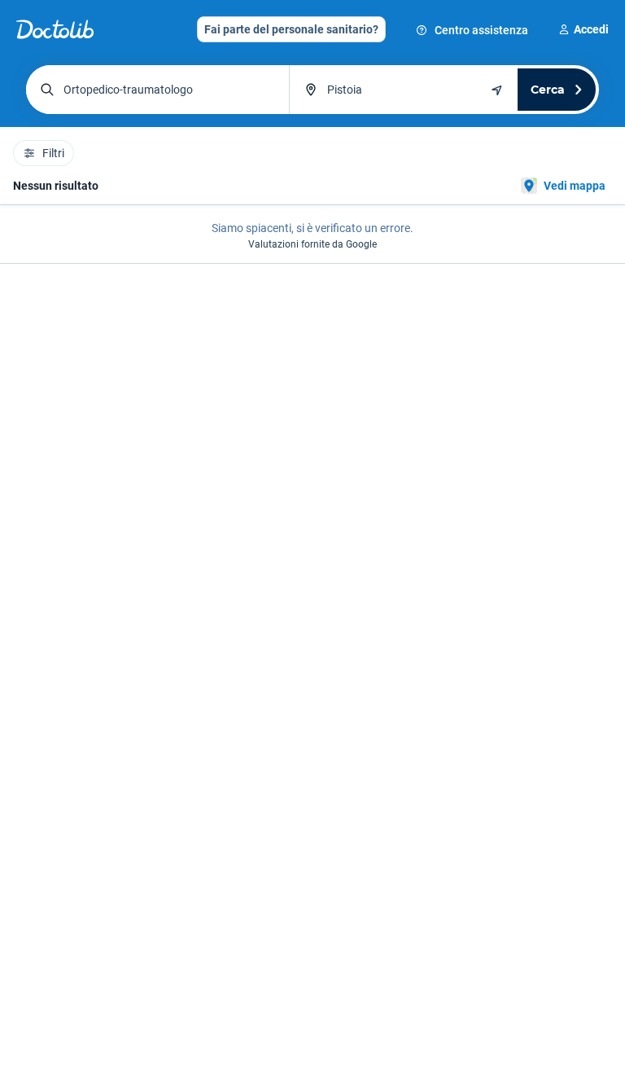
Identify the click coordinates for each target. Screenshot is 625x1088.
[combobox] (157, 89)
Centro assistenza (481, 30)
